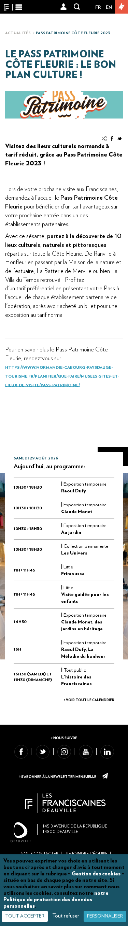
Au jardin (71, 532)
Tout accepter (24, 916)
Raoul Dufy (73, 491)
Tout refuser (65, 916)
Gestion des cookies (96, 873)
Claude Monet (76, 511)
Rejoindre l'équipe (87, 854)
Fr (98, 7)
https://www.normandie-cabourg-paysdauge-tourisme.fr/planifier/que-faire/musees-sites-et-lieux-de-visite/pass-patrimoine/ (62, 376)
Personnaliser (105, 916)
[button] (64, 7)
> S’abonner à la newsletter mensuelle (58, 777)
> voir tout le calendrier (89, 700)
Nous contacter (39, 854)
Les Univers (74, 553)
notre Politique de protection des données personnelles (56, 899)
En (109, 7)
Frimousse (73, 573)
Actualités (18, 33)
